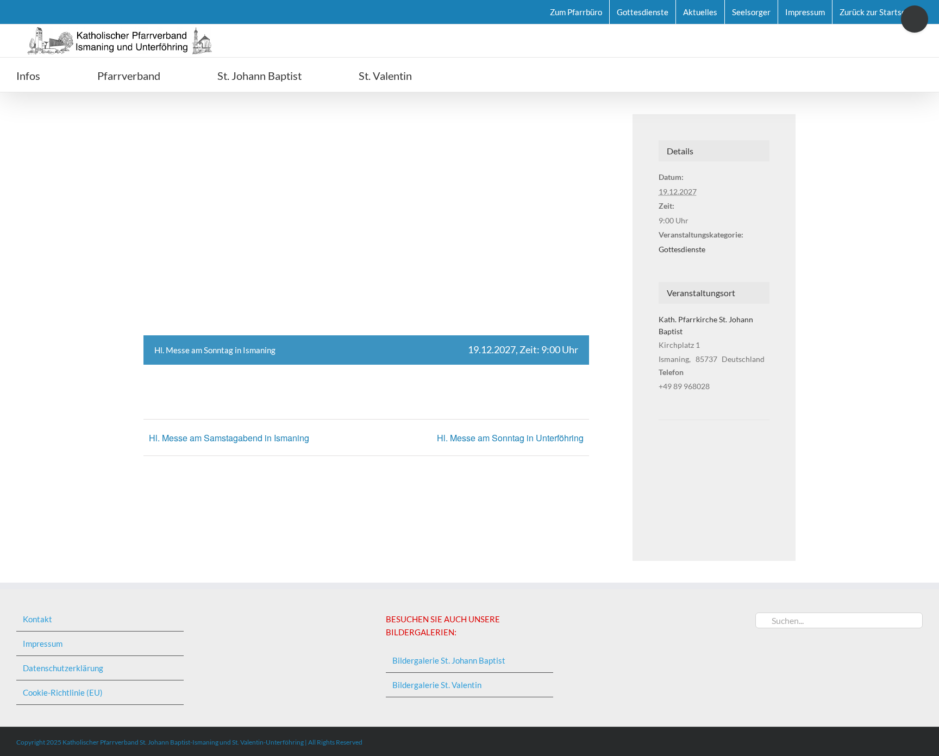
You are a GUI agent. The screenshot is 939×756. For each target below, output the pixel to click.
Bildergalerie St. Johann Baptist (448, 660)
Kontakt (37, 619)
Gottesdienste (682, 249)
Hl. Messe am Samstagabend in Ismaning (229, 438)
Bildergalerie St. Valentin (436, 685)
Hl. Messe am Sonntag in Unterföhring (510, 438)
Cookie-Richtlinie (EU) (63, 692)
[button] (473, 75)
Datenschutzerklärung (63, 668)
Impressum (42, 643)
